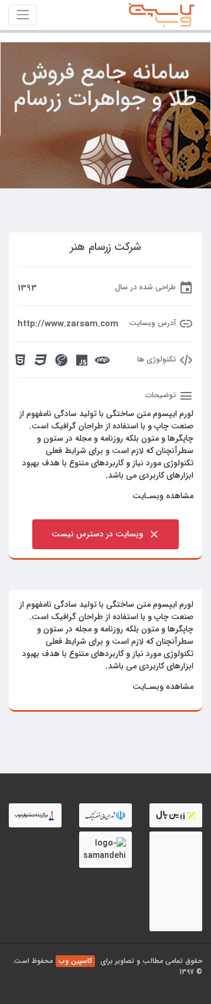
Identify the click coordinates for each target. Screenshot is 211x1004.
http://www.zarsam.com (68, 323)
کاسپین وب (75, 960)
